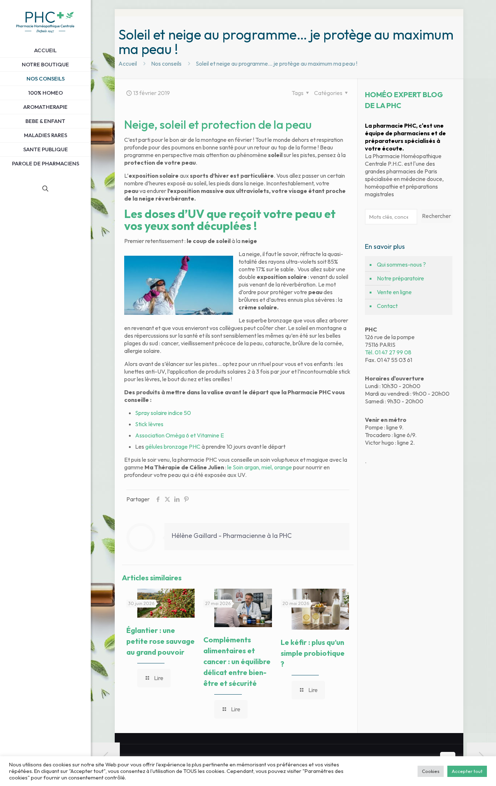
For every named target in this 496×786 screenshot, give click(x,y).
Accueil (127, 63)
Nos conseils (166, 63)
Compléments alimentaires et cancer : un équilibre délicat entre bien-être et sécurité (237, 661)
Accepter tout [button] (467, 771)
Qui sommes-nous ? (401, 264)
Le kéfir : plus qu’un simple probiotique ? (313, 653)
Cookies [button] (430, 771)
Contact (387, 305)
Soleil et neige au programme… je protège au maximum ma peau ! (276, 63)
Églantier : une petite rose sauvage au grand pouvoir (160, 641)
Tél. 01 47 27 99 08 (388, 352)
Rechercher (436, 215)
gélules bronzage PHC (172, 446)
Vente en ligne (394, 292)
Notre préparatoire (400, 278)
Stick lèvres (149, 424)
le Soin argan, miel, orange (259, 467)
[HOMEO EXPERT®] (45, 21)
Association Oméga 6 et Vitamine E (179, 435)
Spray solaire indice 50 (163, 412)
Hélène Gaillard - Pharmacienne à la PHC (232, 535)
